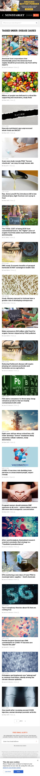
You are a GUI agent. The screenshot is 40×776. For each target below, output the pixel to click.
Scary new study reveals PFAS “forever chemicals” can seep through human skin (18, 162)
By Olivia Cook (5, 303)
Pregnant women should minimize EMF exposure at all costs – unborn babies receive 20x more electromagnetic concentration (19, 507)
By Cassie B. (5, 165)
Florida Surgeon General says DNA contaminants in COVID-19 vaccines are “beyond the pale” (17, 643)
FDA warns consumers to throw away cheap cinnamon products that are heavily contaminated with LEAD (18, 401)
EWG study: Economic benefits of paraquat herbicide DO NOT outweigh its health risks (18, 267)
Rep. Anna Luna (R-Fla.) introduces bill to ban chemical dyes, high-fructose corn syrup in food (19, 196)
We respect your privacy (20, 745)
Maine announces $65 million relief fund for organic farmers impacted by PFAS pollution (19, 332)
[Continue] (36, 741)
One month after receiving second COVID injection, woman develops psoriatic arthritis (19, 711)
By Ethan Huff (5, 100)
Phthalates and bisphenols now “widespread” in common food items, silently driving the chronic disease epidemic (19, 677)
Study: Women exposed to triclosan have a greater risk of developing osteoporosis (18, 299)
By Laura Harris (6, 270)
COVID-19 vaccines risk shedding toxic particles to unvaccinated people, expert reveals (17, 473)
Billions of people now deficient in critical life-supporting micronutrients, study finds (19, 97)
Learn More (8, 771)
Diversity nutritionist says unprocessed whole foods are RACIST (17, 129)
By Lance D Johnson (7, 67)
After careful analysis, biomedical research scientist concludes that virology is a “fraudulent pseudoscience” (18, 542)
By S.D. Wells (5, 237)
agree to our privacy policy (12, 768)
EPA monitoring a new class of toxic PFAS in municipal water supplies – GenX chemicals (18, 576)
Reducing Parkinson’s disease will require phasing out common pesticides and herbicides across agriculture (17, 366)
